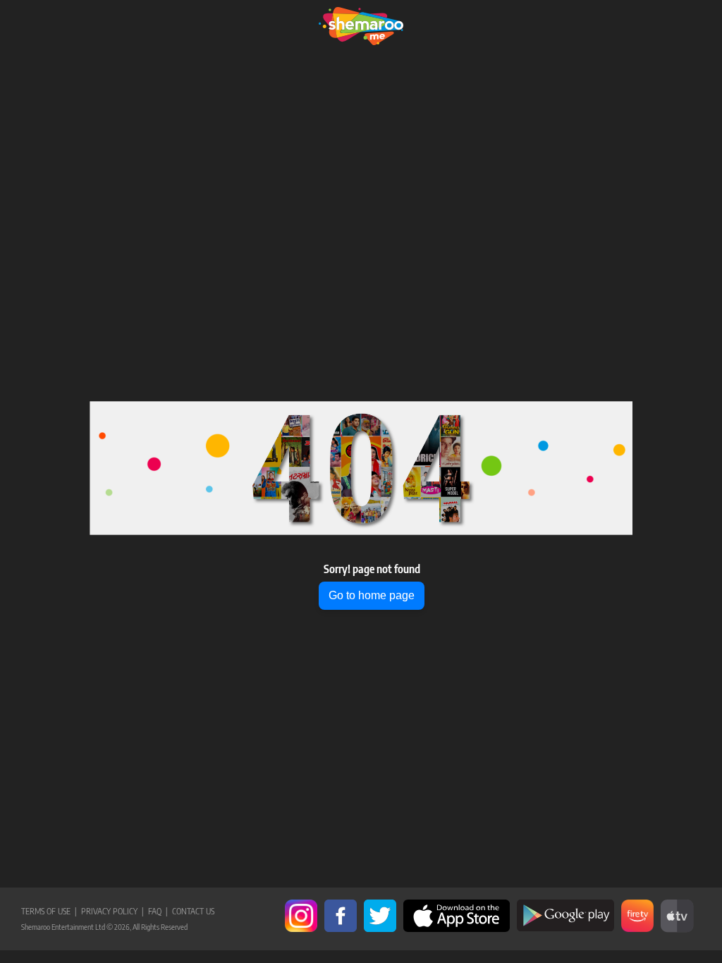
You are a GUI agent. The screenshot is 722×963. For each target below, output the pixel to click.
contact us (191, 911)
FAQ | (156, 911)
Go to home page (372, 595)
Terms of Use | (49, 911)
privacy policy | (110, 911)
